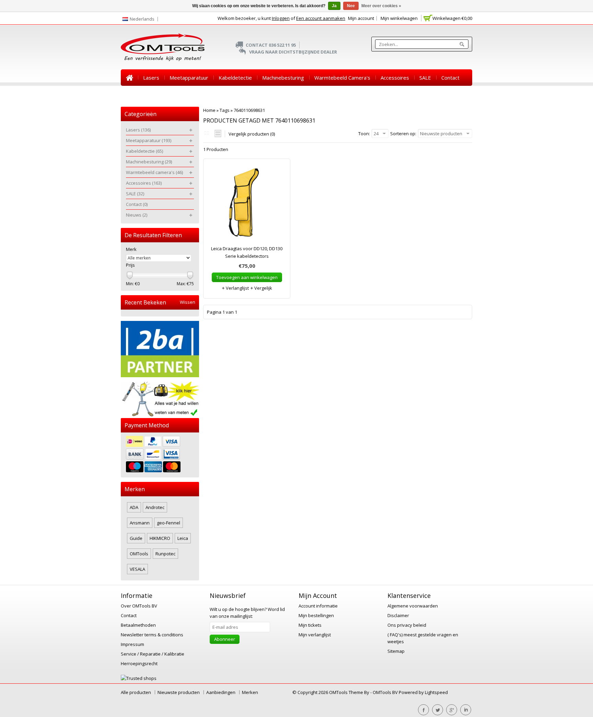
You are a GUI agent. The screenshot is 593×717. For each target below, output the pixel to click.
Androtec (155, 507)
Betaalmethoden (138, 625)
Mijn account (361, 18)
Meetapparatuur (189, 77)
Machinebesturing (283, 77)
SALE (425, 77)
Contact (450, 77)
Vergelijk (262, 288)
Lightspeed (436, 692)
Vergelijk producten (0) (252, 134)
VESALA (137, 569)
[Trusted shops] (138, 678)
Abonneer (224, 639)
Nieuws (134, 94)
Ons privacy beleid (406, 625)
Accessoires (395, 77)
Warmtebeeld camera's (342, 77)
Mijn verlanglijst (315, 635)
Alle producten (136, 692)
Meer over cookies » (381, 5)
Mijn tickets (310, 625)
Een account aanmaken (320, 18)
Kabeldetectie (235, 77)
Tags (225, 110)
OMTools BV (386, 692)
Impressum (132, 644)
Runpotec (165, 554)
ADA (134, 507)
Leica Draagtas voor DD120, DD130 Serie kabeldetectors (246, 252)
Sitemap (396, 651)
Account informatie (318, 606)
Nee (351, 5)
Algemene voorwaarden (412, 606)
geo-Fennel (168, 523)
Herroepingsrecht (139, 663)
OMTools (139, 554)
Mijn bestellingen (316, 615)
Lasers (151, 77)
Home (129, 77)
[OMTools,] (163, 47)
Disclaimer (398, 615)
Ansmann (140, 523)
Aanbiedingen (220, 692)
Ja (334, 5)
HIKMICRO (160, 538)
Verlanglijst (237, 288)
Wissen (187, 302)
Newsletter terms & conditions (152, 635)
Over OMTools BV (139, 606)
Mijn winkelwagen (399, 18)
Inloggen (281, 18)
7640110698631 (249, 110)
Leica (182, 538)
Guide (136, 538)
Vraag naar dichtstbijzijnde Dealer (293, 52)
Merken (250, 692)
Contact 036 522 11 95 (271, 45)
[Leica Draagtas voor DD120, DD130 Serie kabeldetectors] (247, 205)
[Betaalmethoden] (160, 454)
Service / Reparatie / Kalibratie (152, 654)
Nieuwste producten (179, 692)
